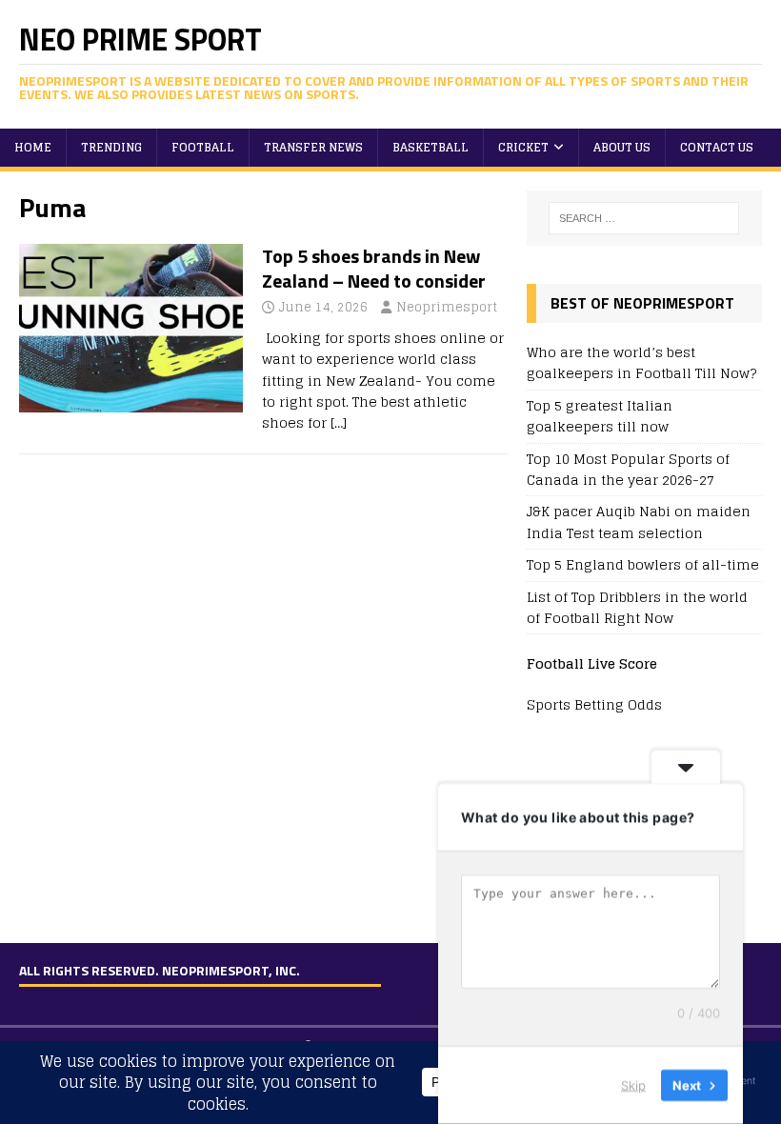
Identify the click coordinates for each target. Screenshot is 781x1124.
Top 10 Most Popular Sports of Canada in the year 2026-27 (628, 469)
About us (622, 147)
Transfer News (313, 147)
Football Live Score (592, 663)
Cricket (523, 147)
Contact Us (716, 147)
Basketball (430, 147)
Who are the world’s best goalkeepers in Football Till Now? (641, 362)
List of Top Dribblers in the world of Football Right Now (637, 607)
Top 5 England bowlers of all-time (643, 564)
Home (32, 147)
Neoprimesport (446, 307)
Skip (633, 1085)
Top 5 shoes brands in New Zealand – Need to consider (374, 268)
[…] (338, 422)
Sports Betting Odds (594, 704)
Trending (111, 147)
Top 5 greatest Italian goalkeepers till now (599, 415)
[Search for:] (644, 218)
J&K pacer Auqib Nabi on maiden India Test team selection (639, 521)
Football (202, 147)
